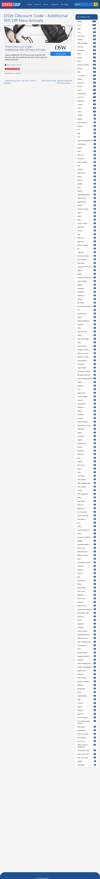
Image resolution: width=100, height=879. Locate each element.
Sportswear (86, 101)
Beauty (86, 57)
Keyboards (86, 238)
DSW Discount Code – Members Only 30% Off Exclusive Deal (56, 82)
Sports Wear (86, 501)
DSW (8, 65)
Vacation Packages (86, 681)
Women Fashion (86, 653)
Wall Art (86, 274)
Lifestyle (86, 115)
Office (86, 649)
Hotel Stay (86, 241)
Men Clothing (86, 738)
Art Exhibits (86, 303)
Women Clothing (86, 245)
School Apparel (86, 259)
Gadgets (86, 119)
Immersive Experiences (86, 306)
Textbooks (86, 627)
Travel (86, 25)
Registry (86, 440)
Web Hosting (86, 479)
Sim (86, 523)
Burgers (86, 433)
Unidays (86, 761)
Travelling (86, 415)
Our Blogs (64, 4)
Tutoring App (86, 645)
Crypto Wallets (86, 368)
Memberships (86, 588)
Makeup (86, 382)
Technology (86, 476)
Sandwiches (86, 292)
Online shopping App (86, 483)
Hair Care (86, 505)
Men (86, 458)
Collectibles (86, 429)
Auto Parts (86, 155)
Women (19, 65)
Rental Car (86, 714)
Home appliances (86, 494)
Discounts (86, 418)
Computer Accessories (86, 267)
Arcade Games (86, 314)
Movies (86, 584)
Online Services (86, 198)
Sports (86, 213)
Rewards (86, 447)
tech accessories (86, 717)
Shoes (86, 61)
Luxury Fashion (86, 346)
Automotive (86, 227)
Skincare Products (86, 734)
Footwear (86, 47)
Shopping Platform (86, 656)
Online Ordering (86, 162)
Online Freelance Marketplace (86, 746)
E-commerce (86, 76)
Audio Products (86, 606)
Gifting (86, 335)
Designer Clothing (86, 350)
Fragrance (86, 570)
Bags (86, 133)
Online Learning (86, 631)
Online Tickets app (86, 754)
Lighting (86, 270)
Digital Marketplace (86, 321)
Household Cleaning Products (86, 722)
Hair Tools (86, 741)
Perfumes (86, 703)
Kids (86, 166)
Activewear (86, 451)
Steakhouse (86, 296)
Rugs (86, 234)
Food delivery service (86, 562)
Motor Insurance (86, 552)
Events (86, 112)
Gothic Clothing (86, 281)
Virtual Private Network (86, 609)
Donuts (86, 534)
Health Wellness (86, 696)
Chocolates (86, 566)
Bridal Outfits (86, 730)
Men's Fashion (86, 678)
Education (86, 386)
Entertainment (86, 94)
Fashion (13, 65)
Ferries (86, 692)
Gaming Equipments (86, 195)
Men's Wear (86, 465)
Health (86, 216)
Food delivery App (86, 613)
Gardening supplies (86, 544)
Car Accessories (86, 512)
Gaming (86, 126)
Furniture (86, 104)
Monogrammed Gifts (86, 375)
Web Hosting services (86, 425)
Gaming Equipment (86, 635)
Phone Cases (86, 598)
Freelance (86, 324)
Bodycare (86, 710)
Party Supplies (86, 404)
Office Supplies (86, 487)
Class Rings (86, 263)
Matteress (86, 674)
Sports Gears (86, 548)
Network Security (86, 555)
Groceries (86, 602)
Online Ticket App (86, 516)
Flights (86, 54)
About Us (37, 4)
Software (86, 169)
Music (86, 559)
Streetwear (86, 595)
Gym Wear (86, 616)
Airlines (86, 497)
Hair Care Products (86, 256)
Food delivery (86, 144)
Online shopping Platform (86, 378)
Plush (86, 220)
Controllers (86, 436)
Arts (86, 310)
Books (86, 469)
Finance (86, 79)
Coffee (86, 526)
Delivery (86, 180)
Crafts (86, 328)
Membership (86, 689)
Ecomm (86, 707)
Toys (86, 137)
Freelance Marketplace (86, 667)
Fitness (86, 90)
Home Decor (86, 173)
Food (86, 32)
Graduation (86, 288)
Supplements (86, 393)
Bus (86, 130)
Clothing (86, 39)
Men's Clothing (86, 122)
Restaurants (86, 50)
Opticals (86, 184)
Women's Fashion (86, 209)
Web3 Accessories (86, 353)
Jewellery (86, 541)
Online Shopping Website (86, 140)
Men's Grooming (86, 758)
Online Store (86, 591)
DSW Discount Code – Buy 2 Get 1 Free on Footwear (20, 82)
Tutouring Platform (86, 530)
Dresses (86, 231)
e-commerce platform (86, 537)
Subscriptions (86, 519)
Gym (86, 577)
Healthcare (86, 407)
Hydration (86, 660)
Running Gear (86, 443)
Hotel (86, 472)
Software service (86, 638)
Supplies (86, 285)
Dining (86, 176)
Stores (45, 4)
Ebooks (86, 620)
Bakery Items (86, 671)
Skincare (86, 68)
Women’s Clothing (86, 65)
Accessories (86, 36)
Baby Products (86, 202)
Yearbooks (86, 252)
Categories (55, 4)
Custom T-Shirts (86, 223)
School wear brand (86, 750)
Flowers (86, 148)
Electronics (86, 83)
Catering (86, 299)
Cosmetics (86, 97)
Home (30, 4)
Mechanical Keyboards (86, 277)
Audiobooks (86, 508)
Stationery (86, 685)
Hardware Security (86, 357)
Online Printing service (86, 642)
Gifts (86, 72)
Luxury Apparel (86, 360)
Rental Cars (86, 454)
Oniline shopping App (86, 663)
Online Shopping (86, 43)
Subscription (86, 765)
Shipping (86, 461)
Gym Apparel (86, 727)
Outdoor (86, 573)
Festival (86, 411)
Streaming (86, 364)
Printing (86, 490)
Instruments (86, 580)
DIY (86, 249)
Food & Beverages (86, 339)
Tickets (86, 108)
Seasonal (86, 400)
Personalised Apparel (86, 371)
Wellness (86, 205)
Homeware (86, 158)
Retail (86, 151)
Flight (86, 699)
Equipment (86, 624)
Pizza (86, 389)
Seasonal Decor (86, 332)
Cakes (86, 342)
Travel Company (86, 396)
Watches (86, 191)
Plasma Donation (86, 422)
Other (86, 29)
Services (86, 317)
